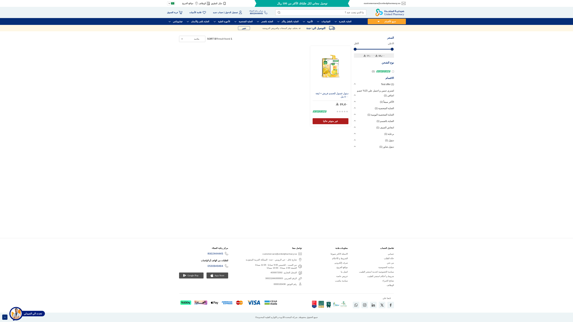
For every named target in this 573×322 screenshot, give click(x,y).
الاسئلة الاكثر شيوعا (339, 254)
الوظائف (202, 3)
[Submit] (279, 11)
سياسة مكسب (341, 281)
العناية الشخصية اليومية (381, 114)
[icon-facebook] (390, 305)
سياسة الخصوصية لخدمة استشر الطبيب (376, 272)
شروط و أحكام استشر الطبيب (380, 276)
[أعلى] (4, 317)
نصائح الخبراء (388, 281)
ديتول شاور (387, 146)
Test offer (387, 84)
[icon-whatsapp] (356, 305)
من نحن (390, 263)
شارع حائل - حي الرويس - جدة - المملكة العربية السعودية (271, 259)
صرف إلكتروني (341, 263)
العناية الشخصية (385, 108)
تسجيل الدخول (231, 12)
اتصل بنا (344, 272)
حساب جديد (218, 12)
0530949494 (215, 265)
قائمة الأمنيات (195, 12)
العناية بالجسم (385, 121)
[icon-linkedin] (373, 305)
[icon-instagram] (364, 305)
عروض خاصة (342, 276)
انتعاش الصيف (385, 127)
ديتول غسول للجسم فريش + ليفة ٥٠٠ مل (332, 95)
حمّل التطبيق (216, 3)
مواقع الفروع (187, 3)
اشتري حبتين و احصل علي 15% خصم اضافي (375, 93)
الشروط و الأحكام (340, 258)
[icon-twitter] (382, 305)
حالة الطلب (389, 258)
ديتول (390, 140)
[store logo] (390, 12)
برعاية (389, 134)
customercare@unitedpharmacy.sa (382, 3)
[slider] (355, 49)
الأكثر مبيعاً (387, 102)
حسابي (391, 254)
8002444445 (215, 253)
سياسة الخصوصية (386, 267)
